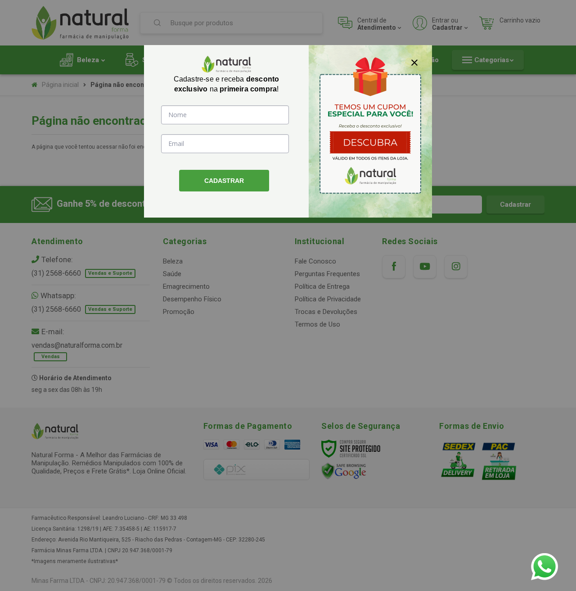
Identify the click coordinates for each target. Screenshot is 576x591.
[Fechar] (414, 62)
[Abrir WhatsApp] (544, 566)
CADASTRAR (224, 180)
